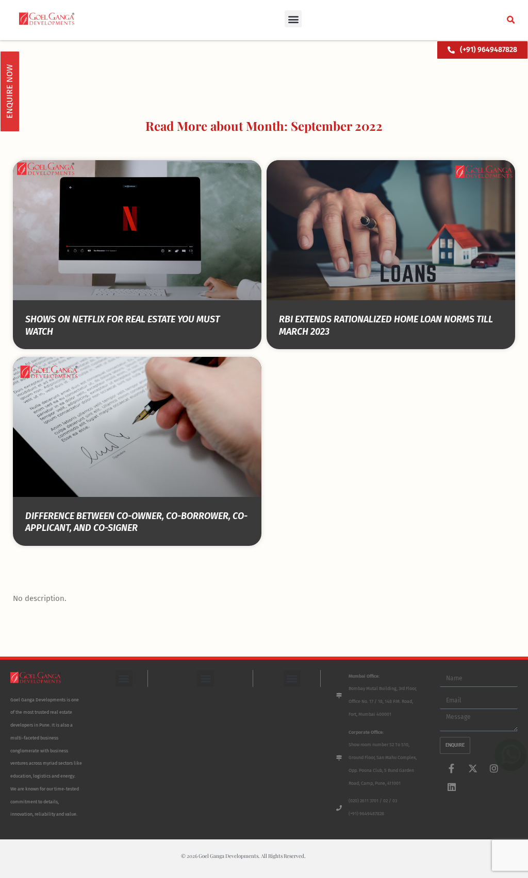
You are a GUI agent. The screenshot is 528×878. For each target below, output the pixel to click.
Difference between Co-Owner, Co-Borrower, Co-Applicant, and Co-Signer (136, 521)
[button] (293, 18)
